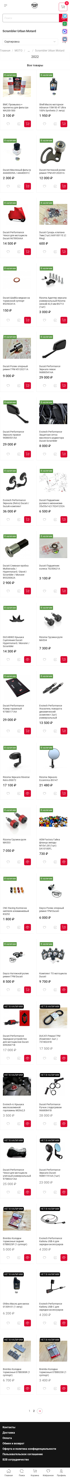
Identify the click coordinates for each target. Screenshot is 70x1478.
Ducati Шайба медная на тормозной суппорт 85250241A (16, 300)
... (29, 50)
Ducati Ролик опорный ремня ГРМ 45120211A (15, 368)
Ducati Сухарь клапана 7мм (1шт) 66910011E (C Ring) (52, 235)
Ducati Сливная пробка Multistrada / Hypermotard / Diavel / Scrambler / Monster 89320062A (16, 571)
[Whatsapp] (64, 23)
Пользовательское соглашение (23, 1454)
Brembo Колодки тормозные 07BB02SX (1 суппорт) (52, 1372)
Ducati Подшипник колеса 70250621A (49, 567)
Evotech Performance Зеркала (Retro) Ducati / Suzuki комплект (16, 503)
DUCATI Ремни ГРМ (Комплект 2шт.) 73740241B (49, 1039)
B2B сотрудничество (16, 1459)
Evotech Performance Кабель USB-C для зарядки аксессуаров (51, 1306)
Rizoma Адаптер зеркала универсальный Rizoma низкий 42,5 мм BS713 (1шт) (53, 302)
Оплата (7, 1438)
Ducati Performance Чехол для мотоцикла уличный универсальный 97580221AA (17, 1174)
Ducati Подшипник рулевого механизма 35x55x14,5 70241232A (52, 503)
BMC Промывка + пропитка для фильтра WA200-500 (15, 107)
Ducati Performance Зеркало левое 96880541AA (49, 369)
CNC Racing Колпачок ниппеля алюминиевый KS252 (16, 911)
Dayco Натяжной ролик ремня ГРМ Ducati (16, 975)
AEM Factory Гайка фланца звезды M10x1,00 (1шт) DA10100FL (49, 844)
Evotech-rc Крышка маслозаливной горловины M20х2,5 (14, 1107)
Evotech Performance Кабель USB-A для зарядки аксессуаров (51, 1241)
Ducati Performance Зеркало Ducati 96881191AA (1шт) (49, 1172)
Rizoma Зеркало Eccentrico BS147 (48, 779)
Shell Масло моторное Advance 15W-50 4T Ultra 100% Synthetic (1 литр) (52, 107)
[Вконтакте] (64, 39)
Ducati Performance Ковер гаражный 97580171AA (13, 708)
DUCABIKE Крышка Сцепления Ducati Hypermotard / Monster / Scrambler (16, 642)
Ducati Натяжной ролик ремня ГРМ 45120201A (52, 171)
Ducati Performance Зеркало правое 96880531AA (13, 434)
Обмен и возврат (13, 1443)
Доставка (9, 1432)
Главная (5, 50)
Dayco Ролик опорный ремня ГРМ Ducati (51, 910)
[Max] (64, 31)
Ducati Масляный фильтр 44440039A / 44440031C (17, 171)
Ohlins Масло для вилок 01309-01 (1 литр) (16, 1305)
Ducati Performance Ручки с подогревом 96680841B (50, 1107)
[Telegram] (64, 16)
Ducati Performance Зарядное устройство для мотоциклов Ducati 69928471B (16, 1040)
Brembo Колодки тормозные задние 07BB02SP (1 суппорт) (15, 1241)
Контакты (9, 1427)
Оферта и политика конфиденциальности (29, 1448)
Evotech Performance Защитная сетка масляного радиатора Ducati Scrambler (51, 436)
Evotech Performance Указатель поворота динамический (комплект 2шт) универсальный (50, 711)
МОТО (18, 50)
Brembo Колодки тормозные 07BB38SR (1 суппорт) (16, 1372)
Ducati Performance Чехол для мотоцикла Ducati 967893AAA (15, 235)
